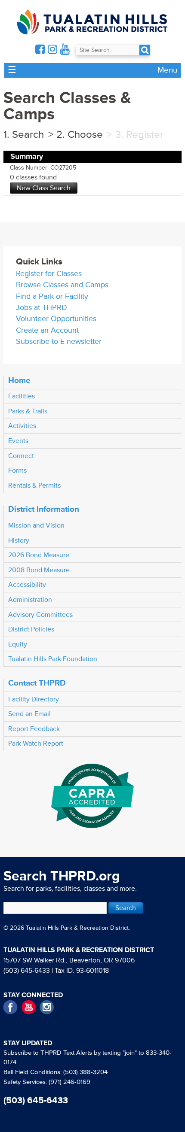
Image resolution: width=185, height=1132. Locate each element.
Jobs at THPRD (41, 307)
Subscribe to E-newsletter (59, 341)
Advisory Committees (40, 614)
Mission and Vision (36, 525)
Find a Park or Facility (52, 296)
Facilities (21, 396)
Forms (17, 470)
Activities (22, 426)
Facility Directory (33, 699)
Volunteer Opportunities (56, 318)
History (18, 540)
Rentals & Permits (34, 485)
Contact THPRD (37, 683)
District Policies (31, 629)
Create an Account (47, 330)
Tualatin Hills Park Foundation (52, 659)
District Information (43, 509)
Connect (21, 456)
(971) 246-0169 (69, 1082)
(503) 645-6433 (26, 970)
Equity (17, 644)
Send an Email (29, 714)
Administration (30, 599)
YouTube (29, 1007)
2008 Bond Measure (39, 570)
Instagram (47, 1007)
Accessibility (27, 584)
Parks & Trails (27, 411)
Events (18, 441)
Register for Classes (49, 273)
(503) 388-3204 (85, 1072)
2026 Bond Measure (38, 555)
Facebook (10, 1007)
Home (19, 380)
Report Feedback (34, 729)
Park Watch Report (35, 743)
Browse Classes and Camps (62, 284)
